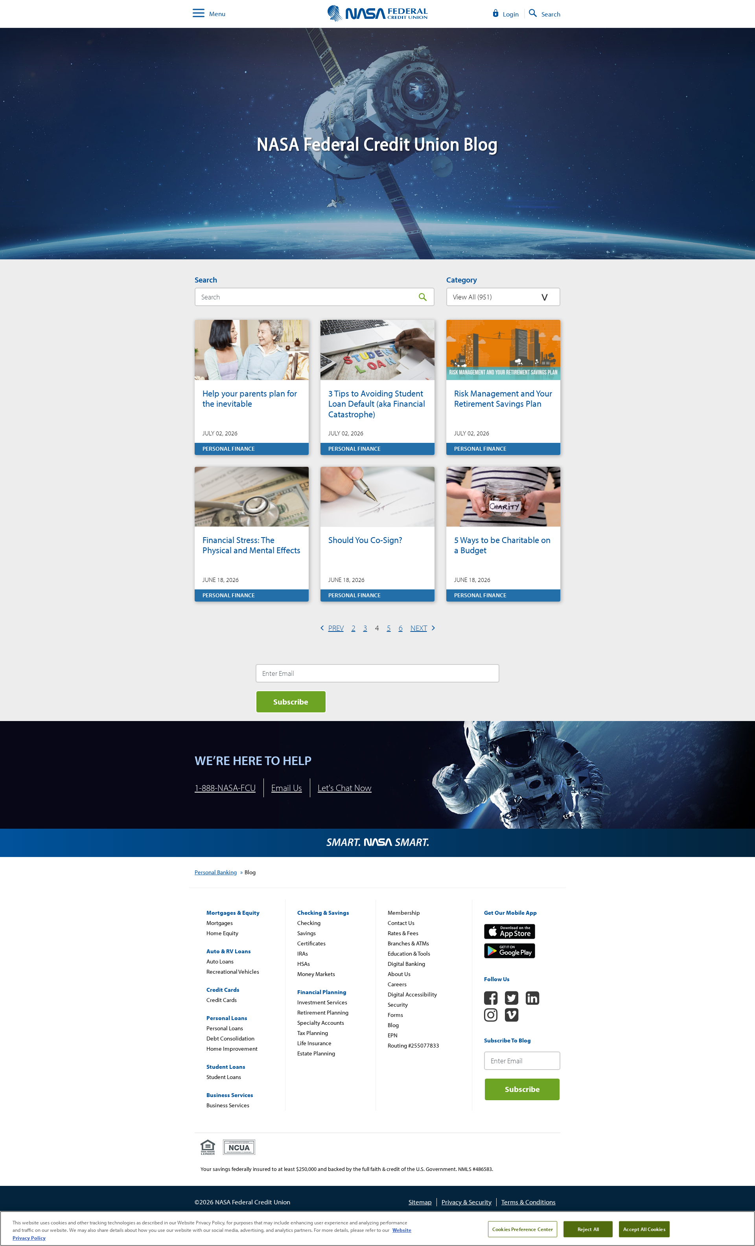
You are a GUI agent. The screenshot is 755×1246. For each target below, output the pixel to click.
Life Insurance (314, 1043)
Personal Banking (216, 872)
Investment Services (322, 1002)
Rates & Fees (403, 933)
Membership (404, 912)
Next (419, 628)
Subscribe (290, 701)
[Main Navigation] (198, 14)
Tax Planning (312, 1033)
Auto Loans (220, 961)
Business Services (227, 1105)
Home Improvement (232, 1048)
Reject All (588, 1229)
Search (422, 297)
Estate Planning (316, 1053)
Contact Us (401, 923)
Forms (395, 1014)
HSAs (303, 963)
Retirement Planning (322, 1012)
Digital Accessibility (412, 994)
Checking (308, 923)
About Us (399, 974)
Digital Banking (406, 963)
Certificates (311, 943)
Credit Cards (221, 1000)
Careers (397, 984)
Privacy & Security (467, 1202)
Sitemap (420, 1202)
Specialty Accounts (320, 1022)
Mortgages (219, 923)
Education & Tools (409, 953)
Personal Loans (224, 1028)
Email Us (286, 787)
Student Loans (223, 1077)
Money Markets (316, 974)
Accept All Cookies (644, 1229)
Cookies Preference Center (522, 1229)
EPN (393, 1035)
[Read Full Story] (252, 387)
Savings (306, 933)
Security (398, 1004)
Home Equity (222, 933)
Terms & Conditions (528, 1202)
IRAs (302, 953)
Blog (393, 1025)
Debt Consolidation (230, 1038)
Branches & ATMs (408, 943)
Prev (336, 628)
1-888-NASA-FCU (225, 787)
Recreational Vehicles (232, 971)
